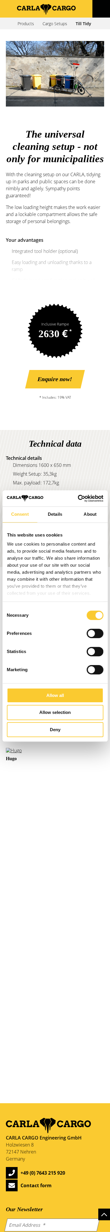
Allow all (55, 695)
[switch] (95, 633)
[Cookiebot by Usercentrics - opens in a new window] (78, 498)
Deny (55, 729)
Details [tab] (55, 514)
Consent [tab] (20, 514)
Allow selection (55, 712)
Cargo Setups (55, 23)
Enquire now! (55, 379)
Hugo (11, 758)
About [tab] (90, 514)
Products (26, 23)
